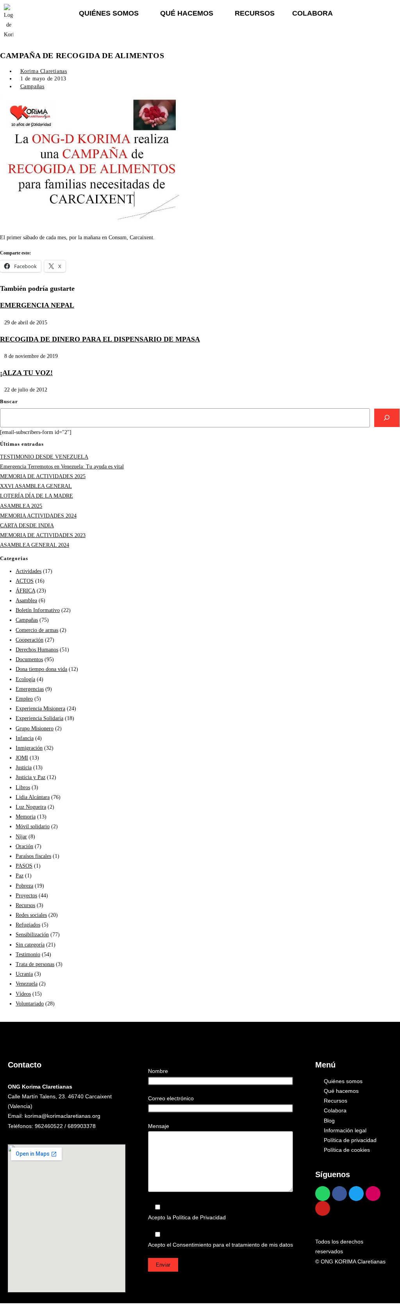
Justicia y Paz (30, 777)
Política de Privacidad (199, 1217)
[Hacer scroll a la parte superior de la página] (2, 1308)
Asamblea (26, 600)
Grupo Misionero (35, 728)
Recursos (255, 13)
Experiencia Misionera (40, 709)
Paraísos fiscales (33, 856)
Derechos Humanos (37, 650)
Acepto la (187, 1217)
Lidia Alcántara (33, 797)
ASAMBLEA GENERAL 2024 (34, 545)
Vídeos (23, 994)
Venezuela (27, 984)
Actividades (28, 571)
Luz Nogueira (31, 807)
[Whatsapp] (322, 1193)
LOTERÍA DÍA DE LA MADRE (36, 496)
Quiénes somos (109, 13)
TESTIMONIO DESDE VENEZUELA (44, 457)
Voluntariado (30, 1004)
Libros (23, 787)
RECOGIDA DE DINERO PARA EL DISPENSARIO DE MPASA (100, 339)
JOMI (22, 758)
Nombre (158, 1071)
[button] (110, 13)
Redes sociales (31, 915)
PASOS (24, 866)
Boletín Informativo (38, 610)
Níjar (21, 837)
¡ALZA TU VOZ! (26, 373)
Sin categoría (30, 945)
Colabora (312, 13)
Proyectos (26, 895)
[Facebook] (339, 1193)
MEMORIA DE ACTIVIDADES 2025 (43, 476)
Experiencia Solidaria (39, 718)
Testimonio (28, 954)
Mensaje (158, 1126)
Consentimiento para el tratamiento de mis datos (233, 1245)
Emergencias (30, 689)
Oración (24, 846)
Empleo (24, 699)
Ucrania (24, 974)
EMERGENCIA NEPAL (37, 305)
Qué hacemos (186, 13)
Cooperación (29, 640)
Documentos (29, 659)
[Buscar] (387, 417)
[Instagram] (373, 1193)
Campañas (32, 86)
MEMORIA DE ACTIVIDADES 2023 (43, 535)
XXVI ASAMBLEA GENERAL (36, 486)
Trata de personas (35, 964)
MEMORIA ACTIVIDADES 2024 (38, 516)
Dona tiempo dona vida (41, 669)
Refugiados (28, 925)
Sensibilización (32, 935)
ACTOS (25, 581)
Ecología (25, 679)
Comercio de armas (37, 630)
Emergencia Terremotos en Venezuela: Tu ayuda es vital (62, 467)
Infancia (25, 738)
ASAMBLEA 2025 (21, 506)
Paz (19, 876)
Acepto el (220, 1245)
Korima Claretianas (43, 71)
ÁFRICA (25, 591)
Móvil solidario (33, 826)
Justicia (24, 767)
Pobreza (24, 886)
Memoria (26, 817)
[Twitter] (356, 1193)
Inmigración (29, 748)
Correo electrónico (171, 1098)
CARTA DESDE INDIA (27, 525)
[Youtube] (322, 1208)
